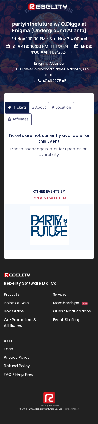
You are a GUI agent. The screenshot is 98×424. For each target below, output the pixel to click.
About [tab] (40, 107)
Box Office (14, 311)
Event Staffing (66, 319)
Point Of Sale (16, 302)
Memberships (70, 302)
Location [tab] (63, 107)
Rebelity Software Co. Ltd (48, 409)
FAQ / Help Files (18, 374)
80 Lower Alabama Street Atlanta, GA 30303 (52, 72)
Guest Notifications (72, 311)
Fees (8, 348)
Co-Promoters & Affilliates (20, 322)
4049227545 (54, 80)
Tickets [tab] (20, 107)
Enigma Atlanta (49, 63)
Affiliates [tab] (21, 118)
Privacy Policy (17, 357)
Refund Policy (17, 365)
